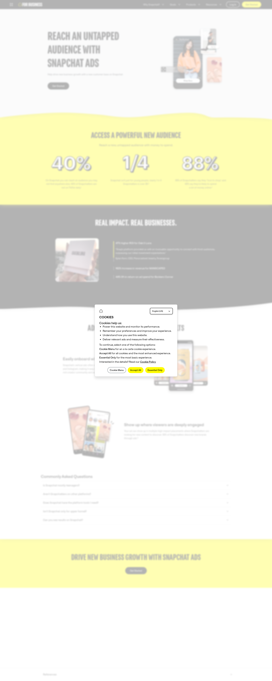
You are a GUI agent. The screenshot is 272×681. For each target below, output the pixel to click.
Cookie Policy (148, 361)
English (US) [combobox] (157, 311)
